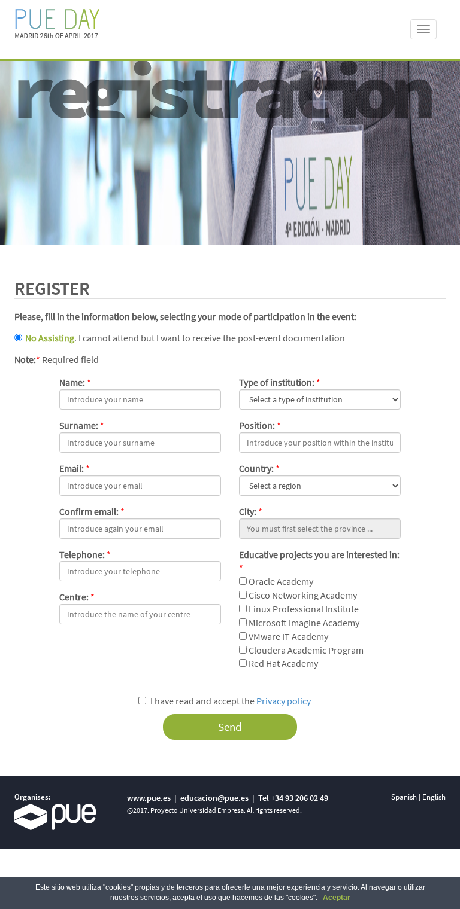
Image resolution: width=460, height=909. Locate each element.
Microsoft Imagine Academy (303, 623)
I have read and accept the (230, 701)
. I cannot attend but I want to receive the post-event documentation (185, 338)
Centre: (74, 597)
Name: (72, 382)
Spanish (404, 797)
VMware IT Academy (287, 636)
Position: (257, 425)
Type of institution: (276, 382)
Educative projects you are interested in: (319, 554)
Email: (71, 468)
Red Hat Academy (282, 663)
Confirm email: (89, 511)
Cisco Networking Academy (302, 595)
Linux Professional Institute (303, 609)
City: (247, 511)
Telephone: (82, 554)
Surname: (78, 425)
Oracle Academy (280, 581)
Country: (256, 468)
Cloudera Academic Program (305, 650)
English (434, 797)
